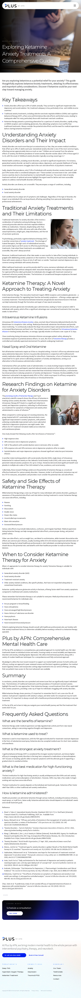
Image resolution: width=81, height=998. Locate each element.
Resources (57, 975)
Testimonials (58, 972)
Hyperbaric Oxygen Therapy (12, 972)
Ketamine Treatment (10, 975)
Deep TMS (6, 968)
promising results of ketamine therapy (19, 396)
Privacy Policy (35, 990)
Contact (56, 979)
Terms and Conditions (46, 990)
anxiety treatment (27, 241)
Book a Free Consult (36, 955)
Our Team (57, 968)
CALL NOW (13, 913)
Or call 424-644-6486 (12, 955)
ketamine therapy (60, 338)
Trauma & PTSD (34, 975)
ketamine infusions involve (23, 322)
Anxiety (30, 968)
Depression (32, 972)
